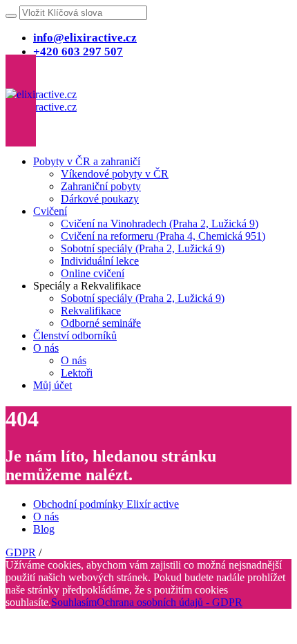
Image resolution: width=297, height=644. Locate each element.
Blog (44, 529)
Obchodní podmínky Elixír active (106, 504)
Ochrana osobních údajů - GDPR (169, 602)
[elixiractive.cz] (41, 100)
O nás (46, 516)
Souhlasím (74, 602)
